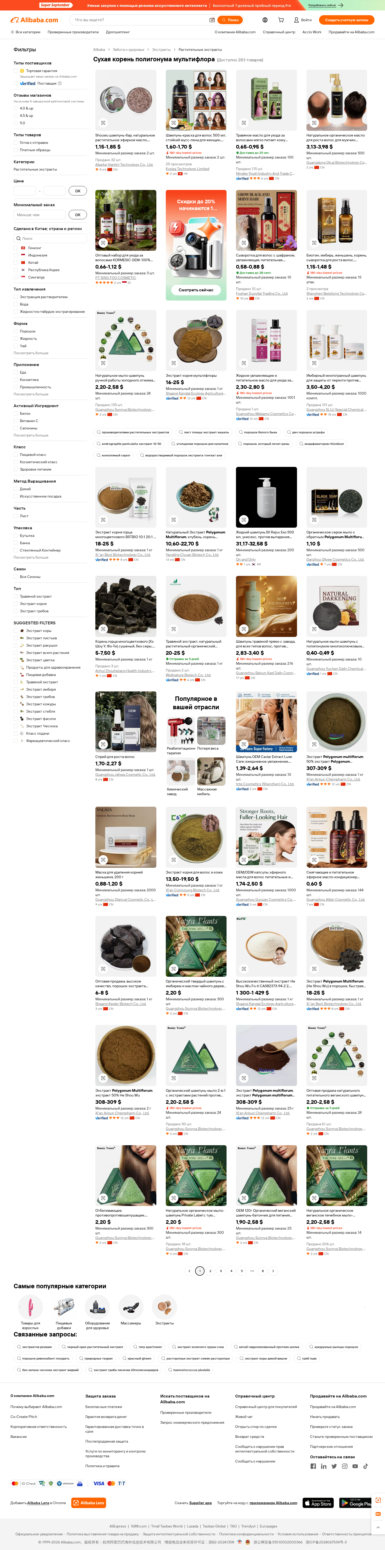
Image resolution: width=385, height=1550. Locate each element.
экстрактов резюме (37, 1347)
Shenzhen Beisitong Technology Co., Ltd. (336, 293)
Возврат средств (249, 1436)
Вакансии (18, 1436)
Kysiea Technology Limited (187, 169)
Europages (268, 1526)
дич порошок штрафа (308, 432)
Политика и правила (102, 1466)
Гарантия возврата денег (106, 1417)
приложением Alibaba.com (273, 1503)
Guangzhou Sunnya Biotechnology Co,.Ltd (125, 409)
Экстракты (161, 49)
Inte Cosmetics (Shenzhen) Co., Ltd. (265, 784)
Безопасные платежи (103, 1407)
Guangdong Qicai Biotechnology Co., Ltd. (336, 162)
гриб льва (309, 1358)
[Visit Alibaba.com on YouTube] (355, 1466)
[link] (378, 1500)
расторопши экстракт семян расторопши (198, 1358)
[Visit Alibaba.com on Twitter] (334, 1466)
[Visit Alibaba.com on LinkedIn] (324, 1466)
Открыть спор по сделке (256, 1427)
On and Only (246, 559)
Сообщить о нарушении (255, 1461)
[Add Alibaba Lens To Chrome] (88, 1503)
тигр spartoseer (150, 1347)
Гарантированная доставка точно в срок (114, 1429)
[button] (212, 20)
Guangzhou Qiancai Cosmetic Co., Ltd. (125, 899)
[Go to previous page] (189, 1271)
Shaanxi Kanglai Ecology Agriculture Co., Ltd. (196, 393)
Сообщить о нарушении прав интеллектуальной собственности (264, 1448)
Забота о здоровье (128, 49)
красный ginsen (139, 1358)
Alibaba (99, 49)
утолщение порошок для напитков (202, 444)
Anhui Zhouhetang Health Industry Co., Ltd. (125, 671)
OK (77, 191)
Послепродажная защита (106, 1441)
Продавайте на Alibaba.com (333, 1407)
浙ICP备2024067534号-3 (326, 1542)
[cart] (282, 21)
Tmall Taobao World (167, 1526)
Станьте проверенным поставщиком (341, 1436)
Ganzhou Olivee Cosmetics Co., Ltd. (335, 559)
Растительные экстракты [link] (200, 49)
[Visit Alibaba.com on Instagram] (345, 1466)
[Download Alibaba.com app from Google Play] (357, 1503)
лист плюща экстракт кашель (206, 432)
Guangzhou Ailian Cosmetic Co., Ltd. (335, 899)
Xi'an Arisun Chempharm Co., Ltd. (333, 779)
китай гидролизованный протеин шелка (269, 1347)
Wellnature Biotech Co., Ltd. (188, 675)
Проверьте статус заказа (331, 1427)
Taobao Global (214, 1526)
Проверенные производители (185, 1412)
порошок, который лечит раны (266, 444)
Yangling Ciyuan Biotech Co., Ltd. (192, 555)
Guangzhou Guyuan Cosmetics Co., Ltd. (266, 899)
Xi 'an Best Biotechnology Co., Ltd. (123, 555)
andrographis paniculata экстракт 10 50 (131, 444)
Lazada (192, 1526)
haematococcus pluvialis (191, 1370)
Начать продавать (325, 1417)
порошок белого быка (260, 432)
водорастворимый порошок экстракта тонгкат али (183, 455)
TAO (233, 1526)
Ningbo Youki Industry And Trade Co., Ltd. (266, 173)
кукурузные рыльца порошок (336, 1347)
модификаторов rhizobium (324, 444)
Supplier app (200, 1503)
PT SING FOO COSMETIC (115, 278)
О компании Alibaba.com (32, 1396)
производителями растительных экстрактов (135, 432)
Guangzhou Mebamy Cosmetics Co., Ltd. (266, 414)
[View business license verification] (239, 1542)
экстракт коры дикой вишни (266, 1358)
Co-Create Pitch (23, 1417)
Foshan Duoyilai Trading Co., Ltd (262, 293)
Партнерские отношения (331, 1446)
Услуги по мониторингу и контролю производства (115, 1453)
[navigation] (50, 661)
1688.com (139, 1526)
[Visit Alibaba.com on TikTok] (365, 1466)
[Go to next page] (273, 1271)
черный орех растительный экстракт (95, 1347)
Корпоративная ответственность (38, 1427)
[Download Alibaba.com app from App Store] (318, 1503)
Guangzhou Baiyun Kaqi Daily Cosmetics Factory (266, 673)
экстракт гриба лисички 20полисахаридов (126, 1370)
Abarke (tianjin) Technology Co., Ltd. (124, 164)
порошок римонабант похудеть (45, 1358)
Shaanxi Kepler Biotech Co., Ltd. (120, 1004)
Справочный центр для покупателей (266, 1407)
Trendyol (248, 1526)
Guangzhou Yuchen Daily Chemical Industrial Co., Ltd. (336, 669)
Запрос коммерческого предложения (192, 1422)
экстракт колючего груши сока (200, 1347)
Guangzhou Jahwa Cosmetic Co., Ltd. (125, 774)
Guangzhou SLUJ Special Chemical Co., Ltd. (336, 409)
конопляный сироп (116, 455)
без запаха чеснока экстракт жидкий (50, 1370)
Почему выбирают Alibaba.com (36, 1407)
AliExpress (117, 1526)
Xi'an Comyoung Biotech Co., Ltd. (193, 890)
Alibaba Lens (38, 1503)
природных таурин (99, 1358)
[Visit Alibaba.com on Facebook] (313, 1466)
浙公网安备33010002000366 (278, 1542)
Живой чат (244, 1417)
